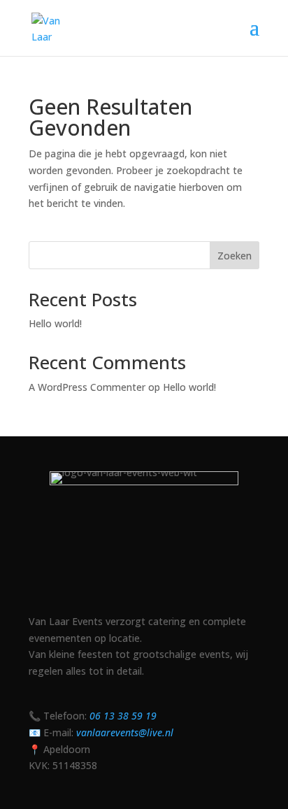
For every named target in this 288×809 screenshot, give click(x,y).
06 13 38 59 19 (123, 715)
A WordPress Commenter (87, 387)
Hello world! (55, 323)
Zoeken (234, 255)
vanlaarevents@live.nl (124, 732)
